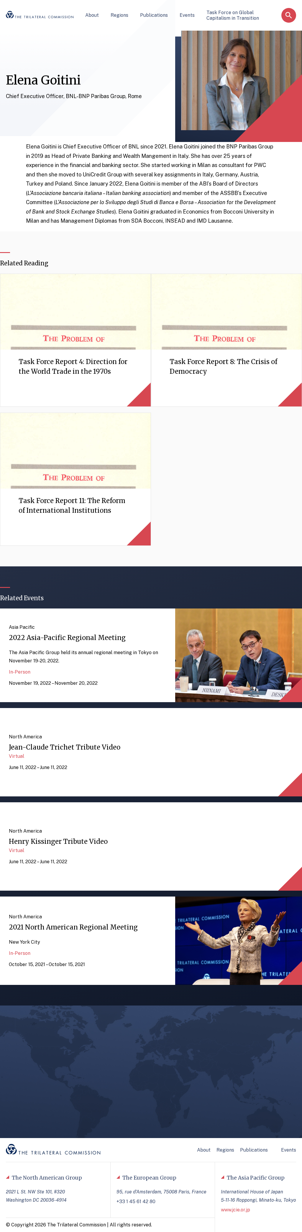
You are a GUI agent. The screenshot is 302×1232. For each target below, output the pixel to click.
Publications (154, 15)
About (92, 15)
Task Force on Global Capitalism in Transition (232, 15)
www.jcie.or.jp (235, 1210)
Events (187, 15)
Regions (119, 15)
